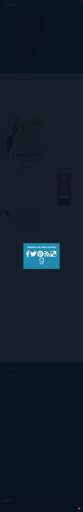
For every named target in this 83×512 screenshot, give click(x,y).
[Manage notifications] (79, 508)
